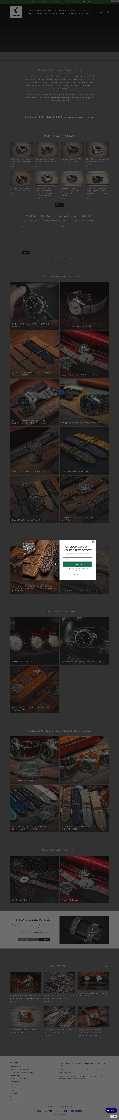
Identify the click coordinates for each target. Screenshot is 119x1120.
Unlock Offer (78, 564)
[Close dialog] (93, 542)
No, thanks (77, 575)
